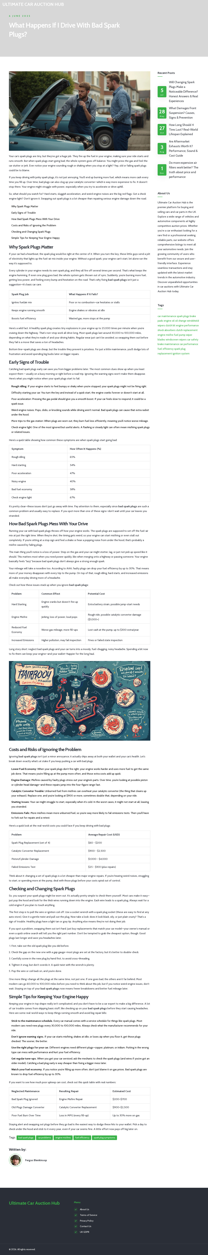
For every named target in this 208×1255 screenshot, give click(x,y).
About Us (84, 1209)
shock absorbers (167, 330)
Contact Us (85, 1226)
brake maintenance (168, 344)
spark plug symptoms (104, 1137)
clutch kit (170, 325)
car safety (192, 339)
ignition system (181, 353)
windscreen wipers (176, 339)
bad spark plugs (25, 1137)
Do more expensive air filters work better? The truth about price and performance (183, 169)
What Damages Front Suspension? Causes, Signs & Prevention (182, 112)
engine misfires (63, 1137)
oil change (180, 320)
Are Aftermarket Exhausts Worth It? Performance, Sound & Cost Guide (183, 148)
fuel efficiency (82, 1137)
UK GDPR (84, 1231)
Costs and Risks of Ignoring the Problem (33, 225)
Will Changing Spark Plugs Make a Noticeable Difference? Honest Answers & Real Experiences (183, 91)
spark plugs (183, 316)
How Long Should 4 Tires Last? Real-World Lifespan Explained (183, 129)
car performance (189, 344)
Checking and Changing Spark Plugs (31, 231)
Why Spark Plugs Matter (24, 206)
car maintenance (167, 316)
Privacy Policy (86, 1220)
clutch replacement (187, 330)
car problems (44, 1137)
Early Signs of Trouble (23, 212)
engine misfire (165, 334)
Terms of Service (88, 1215)
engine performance (187, 325)
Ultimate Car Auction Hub (33, 4)
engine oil (169, 320)
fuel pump (179, 334)
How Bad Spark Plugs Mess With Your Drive (35, 219)
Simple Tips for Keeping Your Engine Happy (35, 237)
